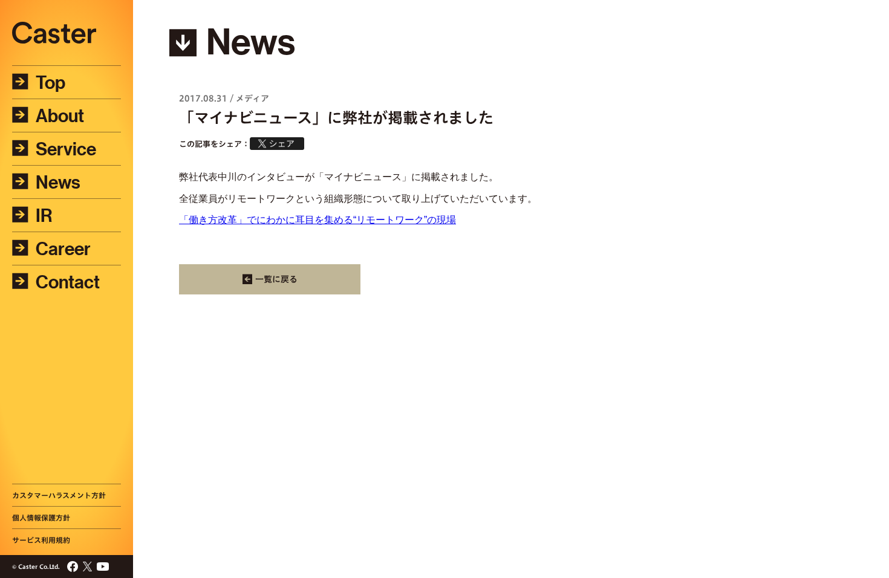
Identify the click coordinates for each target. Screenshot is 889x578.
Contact (68, 282)
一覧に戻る (276, 279)
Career (63, 248)
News (58, 182)
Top (50, 82)
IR (44, 215)
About (60, 115)
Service (66, 149)
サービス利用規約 (41, 540)
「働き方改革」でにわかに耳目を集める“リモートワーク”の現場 (317, 220)
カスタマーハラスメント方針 (59, 495)
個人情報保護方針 (41, 517)
